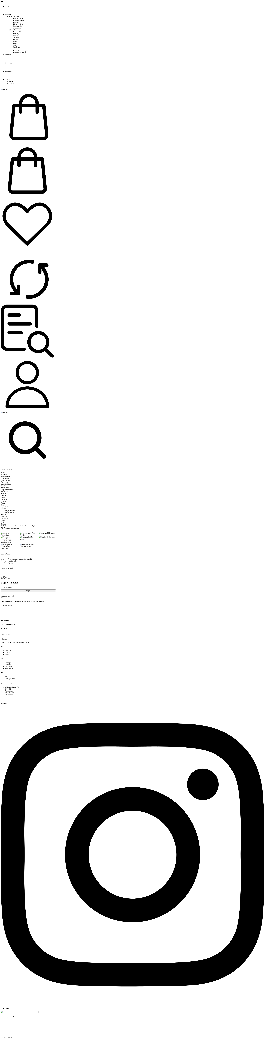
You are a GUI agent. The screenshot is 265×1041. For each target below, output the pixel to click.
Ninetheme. (38, 526)
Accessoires (17, 28)
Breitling (16, 33)
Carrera (15, 35)
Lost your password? (7, 596)
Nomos (15, 41)
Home (7, 6)
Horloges (8, 14)
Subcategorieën (14, 16)
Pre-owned (16, 22)
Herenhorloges (18, 18)
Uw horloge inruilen (19, 53)
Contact (7, 79)
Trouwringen (9, 71)
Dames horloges (18, 20)
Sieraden (8, 55)
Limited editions (18, 24)
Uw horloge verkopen (20, 51)
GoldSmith (10, 526)
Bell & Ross (17, 32)
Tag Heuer (16, 47)
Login (28, 591)
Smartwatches (17, 26)
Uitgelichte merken (15, 30)
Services (12, 49)
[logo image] (4, 89)
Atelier (11, 81)
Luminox (16, 39)
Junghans (16, 37)
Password (4, 578)
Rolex (15, 43)
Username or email (7, 568)
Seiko (15, 45)
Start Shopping (12, 561)
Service (11, 83)
